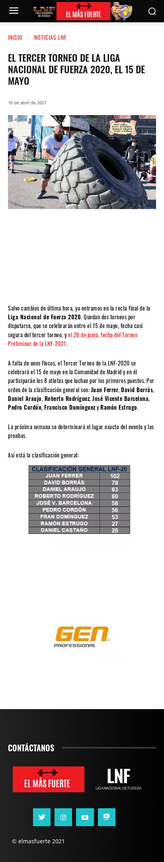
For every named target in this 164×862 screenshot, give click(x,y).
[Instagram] (63, 817)
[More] (129, 280)
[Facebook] (34, 280)
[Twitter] (58, 280)
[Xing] (106, 817)
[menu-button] (13, 11)
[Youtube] (85, 817)
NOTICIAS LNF (50, 37)
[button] (152, 11)
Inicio (15, 37)
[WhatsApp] (82, 280)
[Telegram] (105, 280)
